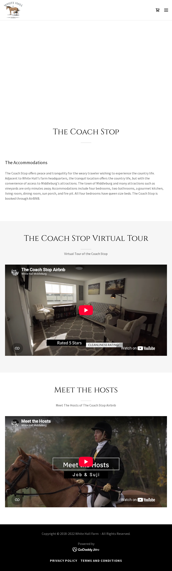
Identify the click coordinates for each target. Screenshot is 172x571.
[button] (166, 10)
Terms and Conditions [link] (101, 560)
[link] (13, 10)
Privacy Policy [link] (63, 560)
